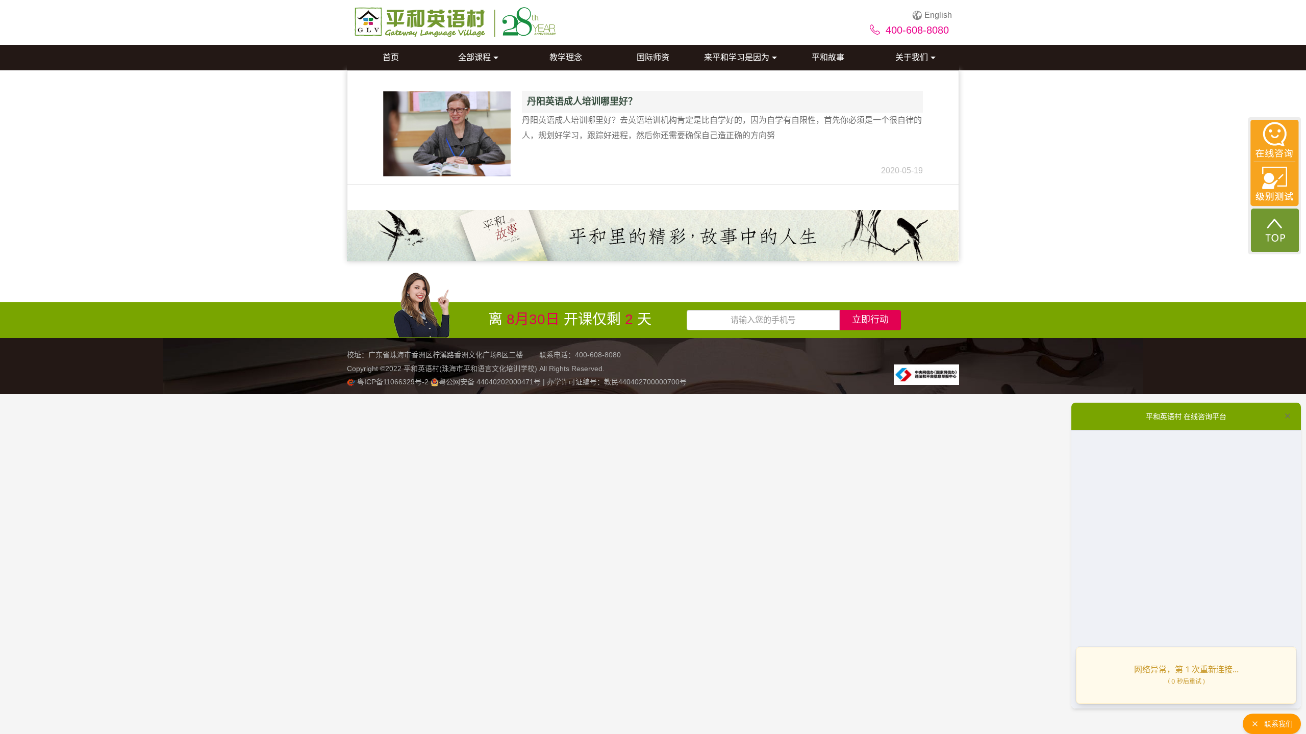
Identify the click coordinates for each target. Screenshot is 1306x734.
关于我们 (911, 57)
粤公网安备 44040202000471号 (491, 382)
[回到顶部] (1275, 230)
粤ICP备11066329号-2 (393, 382)
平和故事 (828, 57)
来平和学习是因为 (736, 57)
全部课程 (474, 57)
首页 (391, 57)
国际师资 (653, 57)
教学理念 (565, 57)
